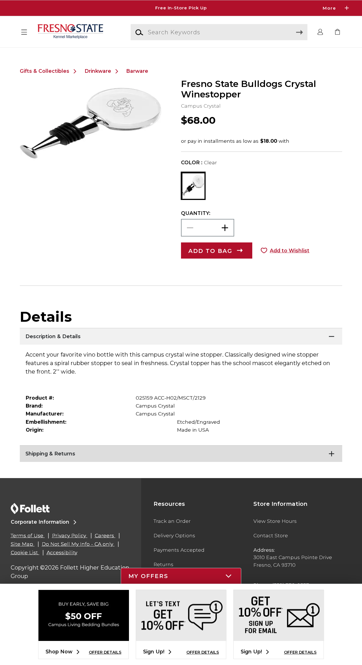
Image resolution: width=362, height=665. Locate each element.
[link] (337, 32)
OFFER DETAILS (105, 652)
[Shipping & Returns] (181, 452)
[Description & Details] (181, 335)
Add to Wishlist (289, 250)
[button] (181, 8)
